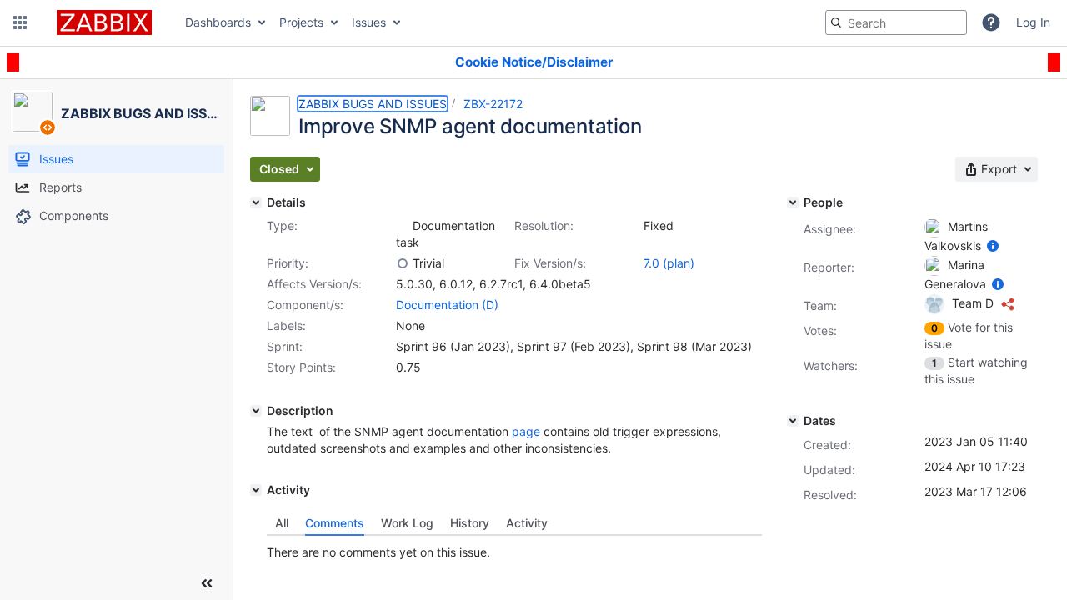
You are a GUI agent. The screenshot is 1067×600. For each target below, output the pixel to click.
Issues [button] (369, 22)
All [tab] (281, 523)
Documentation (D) (447, 305)
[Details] (256, 202)
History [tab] (469, 523)
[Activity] (256, 490)
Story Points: (301, 367)
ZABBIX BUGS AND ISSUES (372, 104)
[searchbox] (896, 22)
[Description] (256, 411)
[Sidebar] (206, 583)
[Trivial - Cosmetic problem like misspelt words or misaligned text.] (402, 263)
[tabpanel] (514, 548)
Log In (1033, 22)
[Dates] (793, 421)
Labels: (286, 325)
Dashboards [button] (218, 22)
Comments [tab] (334, 523)
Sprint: (285, 346)
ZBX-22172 (493, 104)
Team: (820, 305)
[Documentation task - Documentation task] (402, 225)
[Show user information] (992, 245)
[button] (20, 22)
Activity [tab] (527, 523)
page (526, 431)
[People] (793, 202)
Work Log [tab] (407, 523)
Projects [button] (301, 22)
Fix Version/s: (550, 263)
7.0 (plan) (669, 263)
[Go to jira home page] (104, 22)
